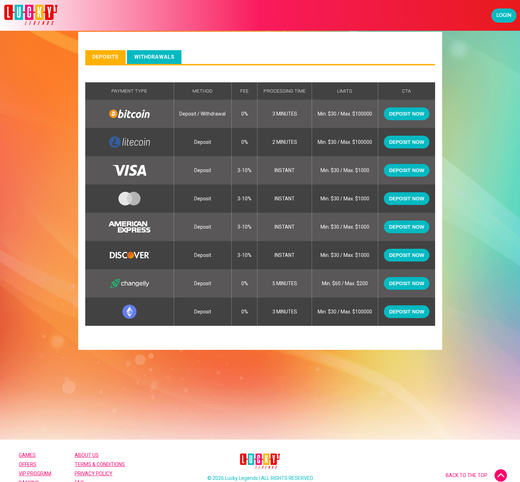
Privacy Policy (93, 473)
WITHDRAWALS (154, 57)
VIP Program (35, 473)
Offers (27, 464)
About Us (87, 455)
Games (27, 455)
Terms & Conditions (100, 464)
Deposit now (406, 114)
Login (504, 15)
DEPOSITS (105, 57)
